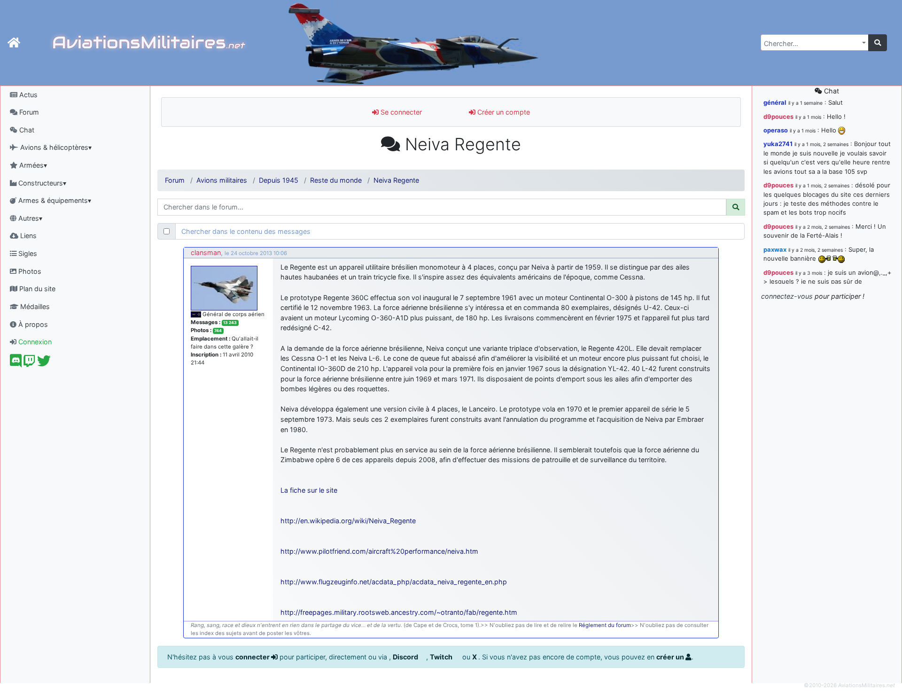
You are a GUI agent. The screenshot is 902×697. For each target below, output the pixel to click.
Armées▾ (32, 165)
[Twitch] (29, 363)
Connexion (34, 342)
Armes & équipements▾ (53, 200)
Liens (27, 236)
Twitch (442, 657)
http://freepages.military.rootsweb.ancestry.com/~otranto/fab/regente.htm (398, 612)
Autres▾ (29, 218)
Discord (406, 657)
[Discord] (16, 363)
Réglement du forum (605, 625)
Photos (28, 271)
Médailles (34, 306)
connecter (253, 657)
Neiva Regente (396, 180)
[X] (44, 363)
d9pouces (778, 116)
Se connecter (400, 112)
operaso (775, 130)
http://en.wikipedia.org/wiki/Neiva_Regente (348, 521)
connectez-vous (787, 296)
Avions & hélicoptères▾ (55, 147)
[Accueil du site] (14, 43)
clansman (206, 252)
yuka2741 (778, 143)
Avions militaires (221, 180)
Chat (25, 130)
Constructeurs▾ (41, 183)
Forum (28, 112)
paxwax (774, 249)
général (774, 102)
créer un (670, 657)
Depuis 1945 (278, 180)
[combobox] (815, 42)
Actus (27, 95)
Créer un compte (502, 112)
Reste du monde (336, 180)
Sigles (26, 253)
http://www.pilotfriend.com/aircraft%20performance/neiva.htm (379, 551)
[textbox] (812, 43)
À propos (32, 324)
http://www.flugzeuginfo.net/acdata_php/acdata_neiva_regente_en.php (393, 582)
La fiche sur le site (308, 490)
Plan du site (36, 289)
